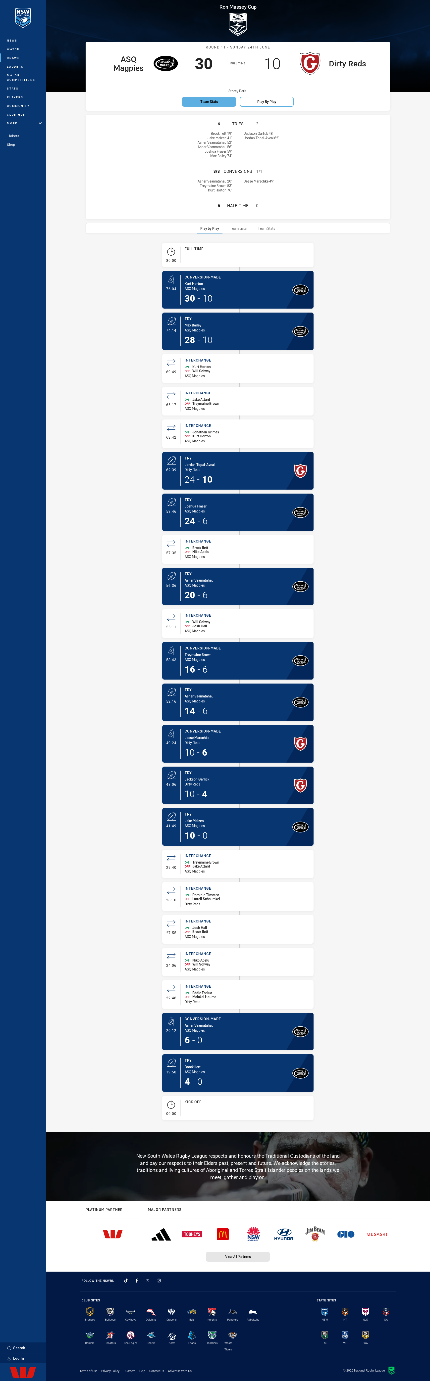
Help (142, 1371)
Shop (11, 144)
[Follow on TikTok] (126, 1280)
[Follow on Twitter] (148, 1280)
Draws (13, 58)
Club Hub (16, 114)
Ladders (15, 66)
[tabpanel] (238, 683)
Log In (18, 1358)
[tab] (209, 228)
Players (15, 97)
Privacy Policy (110, 1371)
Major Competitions (21, 77)
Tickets (13, 136)
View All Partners (238, 1256)
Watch (13, 49)
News (12, 40)
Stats (13, 88)
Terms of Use (88, 1371)
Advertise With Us (180, 1371)
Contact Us (156, 1371)
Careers (130, 1371)
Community (18, 106)
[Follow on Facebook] (137, 1280)
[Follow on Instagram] (159, 1280)
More (12, 123)
